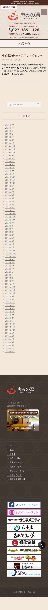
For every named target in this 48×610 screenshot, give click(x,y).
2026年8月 (10, 125)
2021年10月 (10, 293)
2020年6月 (10, 342)
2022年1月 (10, 284)
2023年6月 (10, 232)
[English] (6, 7)
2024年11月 (10, 180)
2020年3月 (10, 351)
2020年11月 (10, 327)
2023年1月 (10, 247)
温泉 (12, 449)
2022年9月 (10, 259)
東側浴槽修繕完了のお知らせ (22, 56)
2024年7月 (10, 192)
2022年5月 (10, 272)
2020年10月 (10, 330)
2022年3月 (10, 278)
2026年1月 (10, 143)
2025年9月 (10, 155)
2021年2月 (10, 318)
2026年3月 (10, 140)
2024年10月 (10, 183)
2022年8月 (10, 262)
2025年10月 (10, 152)
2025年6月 (10, 161)
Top (11, 445)
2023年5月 (10, 235)
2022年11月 (10, 253)
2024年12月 (10, 177)
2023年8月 (10, 226)
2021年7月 (10, 302)
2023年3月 (10, 241)
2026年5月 (10, 134)
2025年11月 (10, 149)
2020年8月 (10, 336)
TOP (41, 547)
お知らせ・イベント (18, 471)
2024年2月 (10, 207)
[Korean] (11, 7)
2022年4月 (10, 275)
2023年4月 (10, 238)
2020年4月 (10, 348)
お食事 (12, 454)
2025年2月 (10, 171)
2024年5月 (10, 198)
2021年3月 (10, 315)
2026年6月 (10, 131)
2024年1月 (10, 210)
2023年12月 (10, 213)
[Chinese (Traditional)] (4, 7)
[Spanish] (14, 7)
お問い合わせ (15, 475)
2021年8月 (10, 299)
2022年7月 (10, 266)
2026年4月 (10, 137)
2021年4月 (10, 311)
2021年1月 (10, 321)
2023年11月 (10, 217)
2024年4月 (10, 201)
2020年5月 (10, 345)
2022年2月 (10, 281)
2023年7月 (10, 229)
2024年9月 (10, 186)
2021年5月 (10, 308)
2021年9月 (10, 296)
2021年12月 (10, 287)
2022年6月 (10, 269)
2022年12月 (10, 250)
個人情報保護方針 (17, 479)
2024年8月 (10, 189)
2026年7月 (10, 128)
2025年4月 (10, 167)
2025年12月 (10, 146)
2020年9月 (10, 333)
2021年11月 (10, 290)
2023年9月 (10, 223)
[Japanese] (9, 7)
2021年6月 (10, 305)
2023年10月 (10, 220)
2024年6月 (10, 195)
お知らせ (17, 60)
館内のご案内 (15, 458)
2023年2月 (10, 244)
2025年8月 (10, 158)
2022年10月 (10, 256)
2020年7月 (10, 339)
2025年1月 (10, 174)
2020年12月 (10, 324)
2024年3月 (10, 204)
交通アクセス (15, 466)
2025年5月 (10, 164)
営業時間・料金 (16, 462)
